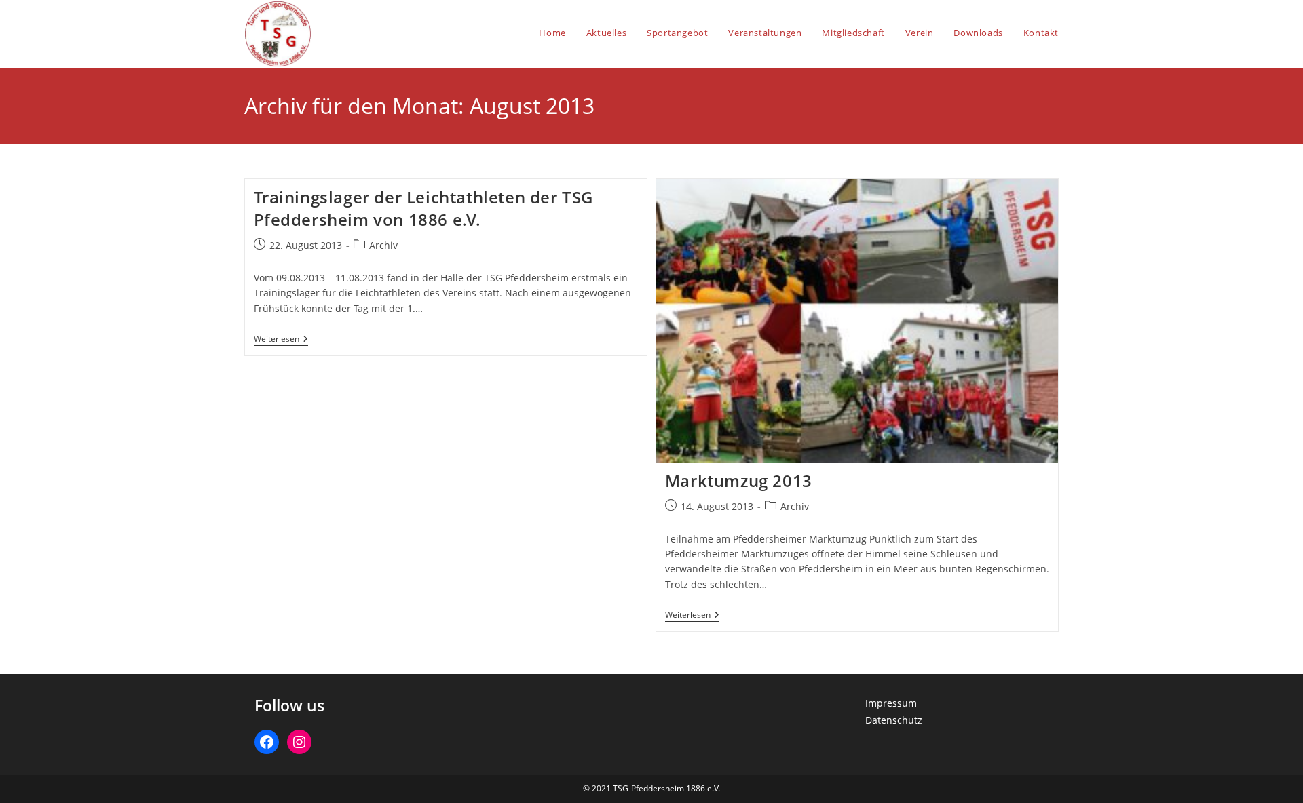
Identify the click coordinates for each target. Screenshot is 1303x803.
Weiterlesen (281, 340)
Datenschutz (893, 719)
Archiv (383, 245)
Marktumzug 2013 (738, 480)
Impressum (891, 703)
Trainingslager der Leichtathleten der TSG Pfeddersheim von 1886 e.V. (424, 208)
